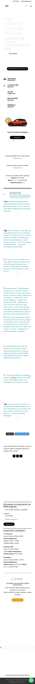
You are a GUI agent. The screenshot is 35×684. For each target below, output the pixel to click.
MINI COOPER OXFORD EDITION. (14, 26)
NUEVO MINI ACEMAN (17, 132)
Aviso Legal (9, 679)
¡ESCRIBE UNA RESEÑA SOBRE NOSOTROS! (17, 584)
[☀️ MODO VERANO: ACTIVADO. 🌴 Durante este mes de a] (17, 359)
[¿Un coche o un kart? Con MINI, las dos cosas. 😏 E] (17, 272)
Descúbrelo (13, 53)
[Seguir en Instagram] (17, 456)
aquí (23, 182)
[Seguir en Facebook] (14, 456)
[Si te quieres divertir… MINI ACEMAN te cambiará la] (17, 301)
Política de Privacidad (21, 679)
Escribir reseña (17, 600)
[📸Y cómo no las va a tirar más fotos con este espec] (17, 417)
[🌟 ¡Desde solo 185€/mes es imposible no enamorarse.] (17, 388)
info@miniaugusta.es (11, 519)
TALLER (10, 92)
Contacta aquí (9, 524)
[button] (31, 680)
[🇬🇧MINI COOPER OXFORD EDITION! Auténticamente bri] (17, 215)
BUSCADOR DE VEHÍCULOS (17, 68)
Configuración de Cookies (17, 682)
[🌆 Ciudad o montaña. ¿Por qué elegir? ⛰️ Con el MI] (17, 244)
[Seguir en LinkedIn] (21, 456)
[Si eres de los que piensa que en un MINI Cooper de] (17, 330)
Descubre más (17, 158)
